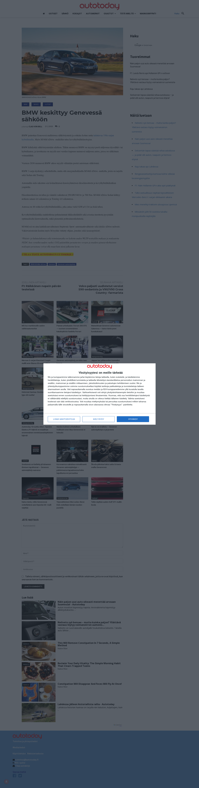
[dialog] (99, 394)
